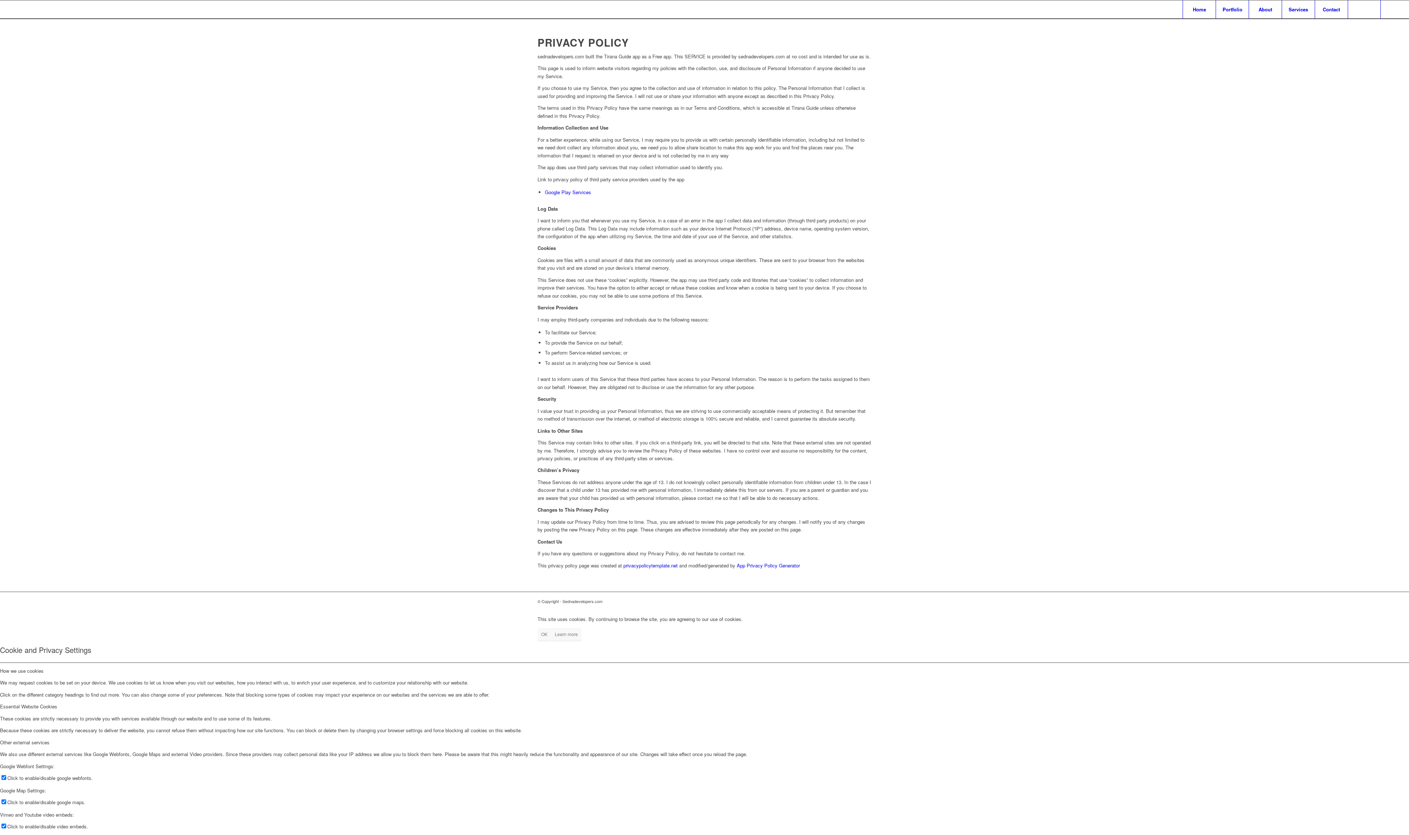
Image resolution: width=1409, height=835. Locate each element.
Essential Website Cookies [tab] (28, 706)
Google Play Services (568, 192)
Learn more (566, 634)
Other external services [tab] (25, 742)
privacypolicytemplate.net (650, 565)
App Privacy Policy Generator (768, 565)
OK (544, 634)
